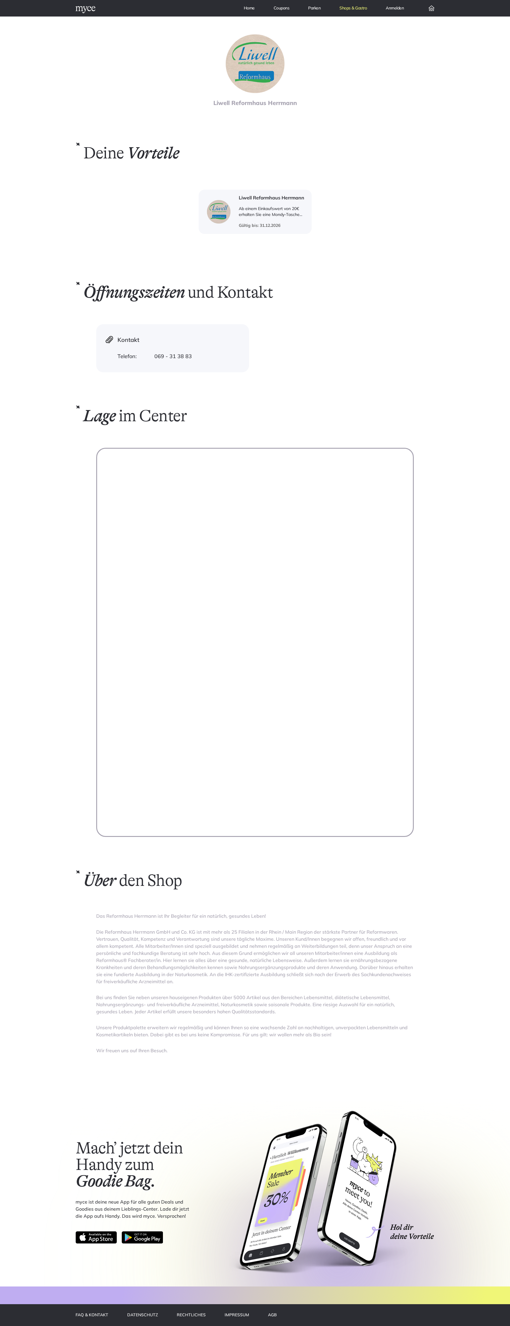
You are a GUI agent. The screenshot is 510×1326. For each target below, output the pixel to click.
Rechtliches (191, 1314)
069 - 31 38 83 (173, 356)
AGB (272, 1314)
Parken (314, 8)
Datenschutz (142, 1314)
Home (249, 8)
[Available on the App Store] (96, 1237)
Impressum (237, 1314)
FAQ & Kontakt (92, 1314)
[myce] (85, 9)
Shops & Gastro (353, 8)
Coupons (282, 8)
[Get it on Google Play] (142, 1237)
